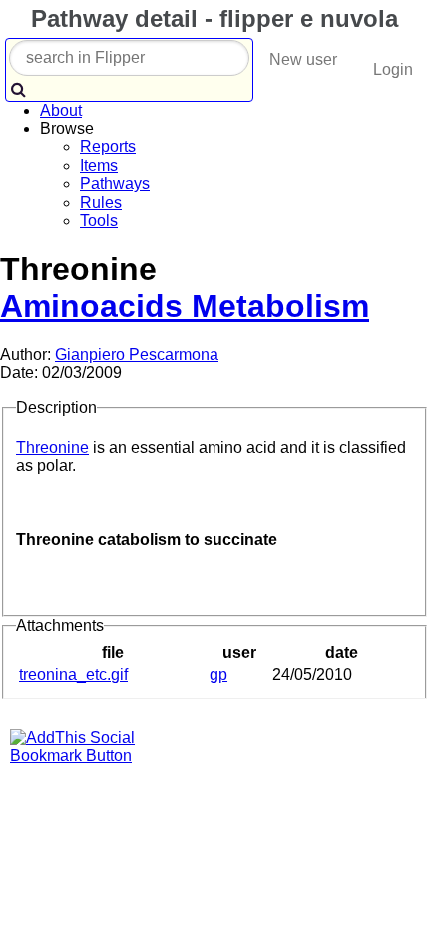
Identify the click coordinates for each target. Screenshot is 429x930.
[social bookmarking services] (85, 755)
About (61, 110)
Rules (101, 202)
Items (99, 165)
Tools (99, 220)
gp (218, 674)
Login (393, 69)
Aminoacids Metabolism (184, 306)
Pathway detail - (211, 18)
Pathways (115, 183)
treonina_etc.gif (73, 674)
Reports (108, 146)
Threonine (52, 447)
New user (303, 59)
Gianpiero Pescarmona (136, 354)
